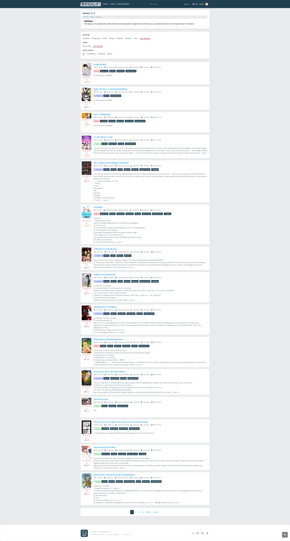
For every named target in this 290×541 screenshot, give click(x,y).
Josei (120, 169)
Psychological (129, 481)
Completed (91, 54)
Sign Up (195, 4)
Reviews (128, 38)
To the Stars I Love (103, 137)
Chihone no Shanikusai (105, 249)
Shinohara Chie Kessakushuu (108, 339)
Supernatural (131, 71)
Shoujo (120, 144)
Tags (92, 17)
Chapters (86, 38)
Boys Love (104, 71)
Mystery (120, 121)
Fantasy (112, 121)
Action (104, 406)
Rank (105, 38)
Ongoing (101, 54)
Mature (127, 169)
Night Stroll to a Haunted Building (110, 89)
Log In (201, 4)
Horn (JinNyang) (102, 114)
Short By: (86, 35)
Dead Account (101, 399)
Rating (111, 38)
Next (149, 512)
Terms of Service (98, 534)
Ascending (87, 46)
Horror (106, 96)
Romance (120, 71)
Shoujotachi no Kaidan (105, 307)
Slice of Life (146, 214)
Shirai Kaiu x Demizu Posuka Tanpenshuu (114, 474)
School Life (129, 121)
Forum (112, 4)
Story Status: (88, 50)
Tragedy (155, 169)
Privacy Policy (113, 534)
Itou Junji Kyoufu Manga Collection (111, 162)
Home (85, 17)
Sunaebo (98, 207)
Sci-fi (138, 481)
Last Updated (145, 38)
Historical (120, 214)
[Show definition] (92, 13)
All (83, 54)
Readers (120, 38)
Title (135, 38)
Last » (155, 512)
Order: (85, 42)
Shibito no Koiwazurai (104, 274)
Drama (112, 71)
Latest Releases (123, 4)
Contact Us (126, 534)
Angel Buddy (100, 64)
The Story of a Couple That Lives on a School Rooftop (121, 421)
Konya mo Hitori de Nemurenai (109, 371)
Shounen (112, 406)
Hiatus (109, 54)
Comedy (104, 121)
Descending (98, 46)
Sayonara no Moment (105, 447)
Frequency (96, 38)
